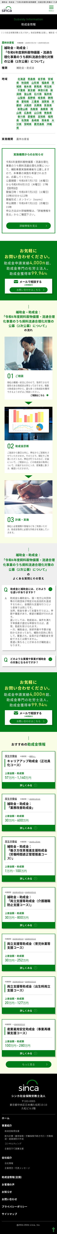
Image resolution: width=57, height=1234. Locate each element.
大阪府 (28, 105)
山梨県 (21, 97)
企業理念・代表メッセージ (17, 1167)
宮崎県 (28, 124)
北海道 (21, 79)
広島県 (28, 112)
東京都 (31, 90)
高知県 (41, 116)
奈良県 (48, 105)
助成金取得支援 (12, 1130)
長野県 (31, 97)
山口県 (38, 112)
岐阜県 (41, 97)
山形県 (35, 82)
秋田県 (25, 82)
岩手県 (41, 79)
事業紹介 (7, 1125)
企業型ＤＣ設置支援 (14, 1148)
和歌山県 (23, 109)
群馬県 (38, 86)
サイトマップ (9, 1213)
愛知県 (25, 101)
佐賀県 (25, 120)
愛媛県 (31, 116)
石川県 (38, 94)
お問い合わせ (9, 1199)
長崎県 (35, 120)
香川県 (21, 116)
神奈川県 (43, 90)
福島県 (45, 82)
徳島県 (48, 112)
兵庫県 (38, 105)
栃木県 (28, 86)
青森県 (31, 79)
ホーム (5, 1118)
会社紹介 (7, 1157)
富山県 (28, 94)
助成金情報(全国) (38, 32)
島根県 (44, 109)
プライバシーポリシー (14, 1206)
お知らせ (7, 1191)
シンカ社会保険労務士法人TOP (14, 32)
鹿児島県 (39, 124)
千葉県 (21, 90)
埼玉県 (48, 86)
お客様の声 (8, 1184)
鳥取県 (34, 109)
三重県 (35, 101)
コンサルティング (13, 1143)
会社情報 (9, 1163)
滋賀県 (45, 101)
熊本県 (45, 120)
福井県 (48, 94)
